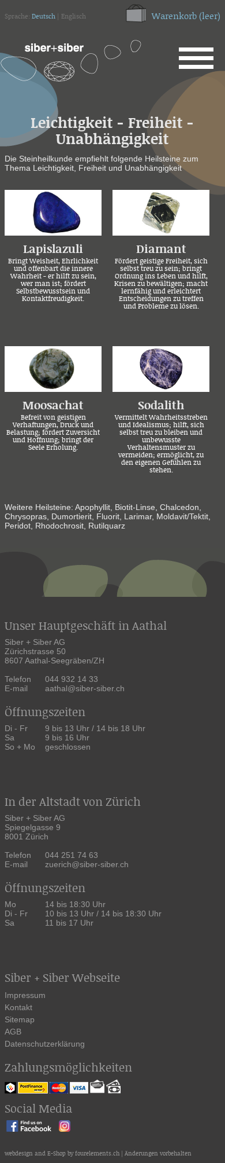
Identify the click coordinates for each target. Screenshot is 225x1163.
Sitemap (20, 1019)
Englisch (73, 16)
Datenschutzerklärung (45, 1043)
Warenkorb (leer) (186, 16)
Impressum (25, 995)
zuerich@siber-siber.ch (87, 864)
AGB (13, 1031)
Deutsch (43, 16)
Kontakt (18, 1007)
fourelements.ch (97, 1154)
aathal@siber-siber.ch (85, 688)
